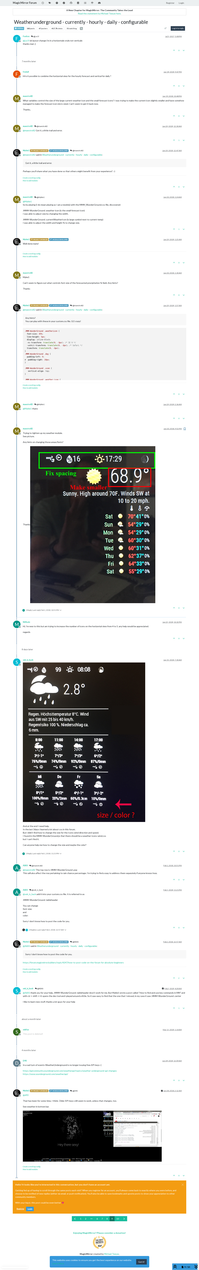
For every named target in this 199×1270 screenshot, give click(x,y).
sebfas (26, 1029)
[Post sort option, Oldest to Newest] (165, 28)
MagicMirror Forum (25, 2)
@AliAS (75, 942)
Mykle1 (26, 150)
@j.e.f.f (36, 36)
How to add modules (30, 180)
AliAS (25, 865)
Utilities (20, 28)
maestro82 (28, 96)
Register (20, 1209)
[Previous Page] (75, 1218)
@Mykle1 (40, 197)
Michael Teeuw (111, 1254)
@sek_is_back (37, 890)
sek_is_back (28, 660)
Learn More (58, 1263)
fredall (26, 72)
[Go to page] (91, 1218)
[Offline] (18, 152)
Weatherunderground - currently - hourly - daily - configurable (72, 154)
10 (117, 1218)
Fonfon (26, 36)
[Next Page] (124, 1218)
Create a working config (31, 178)
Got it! (141, 1262)
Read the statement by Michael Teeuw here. (99, 13)
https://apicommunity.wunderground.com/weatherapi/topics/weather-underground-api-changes (70, 1070)
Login (30, 1209)
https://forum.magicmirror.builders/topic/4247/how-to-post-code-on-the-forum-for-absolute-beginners (73, 962)
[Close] (182, 1184)
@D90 (75, 1091)
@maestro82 (42, 126)
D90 (25, 1061)
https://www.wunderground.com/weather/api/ (45, 1074)
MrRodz (26, 622)
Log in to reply (178, 28)
